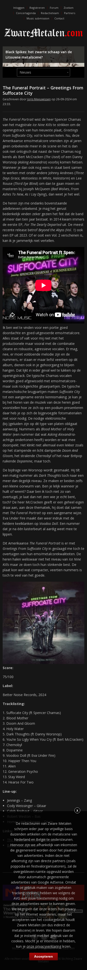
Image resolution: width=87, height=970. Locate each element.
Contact (59, 18)
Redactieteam (50, 13)
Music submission (38, 18)
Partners (69, 13)
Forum (54, 7)
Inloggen (18, 7)
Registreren (37, 7)
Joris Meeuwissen (39, 99)
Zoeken (68, 7)
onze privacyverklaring (44, 946)
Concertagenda (26, 13)
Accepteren (43, 956)
